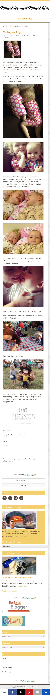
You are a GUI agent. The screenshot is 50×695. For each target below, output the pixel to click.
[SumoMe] (46, 692)
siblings (5, 461)
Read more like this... (9, 591)
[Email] (37, 692)
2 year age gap (33, 459)
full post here (23, 586)
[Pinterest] (29, 692)
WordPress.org (6, 672)
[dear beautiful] (23, 427)
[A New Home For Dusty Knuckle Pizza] (19, 529)
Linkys (14, 459)
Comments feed (7, 667)
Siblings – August (13, 32)
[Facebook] (12, 692)
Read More (23, 536)
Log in (4, 658)
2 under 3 (25, 459)
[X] (21, 692)
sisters (11, 461)
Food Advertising (18, 474)
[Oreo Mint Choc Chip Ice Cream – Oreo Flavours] (19, 575)
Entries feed (5, 663)
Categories (24, 19)
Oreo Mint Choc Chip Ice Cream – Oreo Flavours (17, 577)
